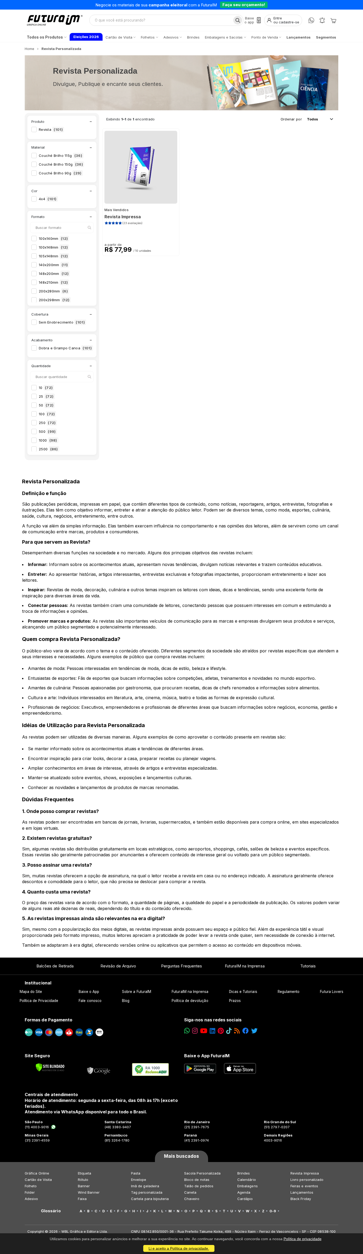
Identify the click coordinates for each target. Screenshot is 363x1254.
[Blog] (237, 1030)
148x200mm (54, 273)
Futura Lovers (331, 991)
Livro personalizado (306, 1179)
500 (47, 431)
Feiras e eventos (304, 1186)
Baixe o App (89, 991)
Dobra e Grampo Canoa (65, 348)
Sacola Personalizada (202, 1173)
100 (47, 414)
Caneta (190, 1192)
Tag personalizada (146, 1192)
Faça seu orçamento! (243, 4)
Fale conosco (90, 1001)
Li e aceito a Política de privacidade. (179, 1248)
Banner (84, 1186)
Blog (125, 1001)
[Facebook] (245, 1030)
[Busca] (237, 20)
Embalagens (247, 1186)
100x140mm (53, 238)
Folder (30, 1192)
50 (46, 405)
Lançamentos (301, 1192)
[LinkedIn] (212, 1030)
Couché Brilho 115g (60, 155)
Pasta (135, 1173)
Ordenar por (291, 119)
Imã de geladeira (145, 1186)
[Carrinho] (333, 20)
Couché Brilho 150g (61, 164)
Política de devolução (190, 1001)
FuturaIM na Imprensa (244, 965)
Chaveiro (192, 1199)
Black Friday (300, 1199)
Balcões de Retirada (55, 965)
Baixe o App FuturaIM (207, 1055)
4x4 (48, 199)
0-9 (272, 1211)
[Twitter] (254, 1030)
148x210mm (53, 282)
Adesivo (31, 1199)
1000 (48, 440)
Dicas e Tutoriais (243, 991)
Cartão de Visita (38, 1179)
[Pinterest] (221, 1030)
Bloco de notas (196, 1179)
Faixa (82, 1199)
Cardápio (245, 1199)
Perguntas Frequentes (181, 965)
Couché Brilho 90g (60, 173)
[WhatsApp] (311, 20)
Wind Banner (89, 1192)
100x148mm (53, 247)
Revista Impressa (304, 1173)
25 (46, 396)
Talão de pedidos (198, 1186)
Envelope (138, 1179)
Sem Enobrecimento (62, 322)
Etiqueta (84, 1173)
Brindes (243, 1173)
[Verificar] (50, 1067)
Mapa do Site (31, 991)
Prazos (235, 1001)
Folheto (31, 1186)
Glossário (51, 1211)
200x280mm (53, 291)
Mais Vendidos (116, 210)
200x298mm (54, 300)
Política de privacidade (303, 1239)
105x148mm (53, 256)
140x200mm (53, 265)
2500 (48, 449)
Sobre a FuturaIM (136, 991)
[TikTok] (229, 1030)
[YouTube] (203, 1030)
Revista (51, 129)
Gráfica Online (37, 1173)
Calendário (246, 1179)
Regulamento (289, 991)
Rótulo (83, 1179)
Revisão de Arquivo (118, 965)
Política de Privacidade (39, 1001)
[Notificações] (322, 20)
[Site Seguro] (99, 1069)
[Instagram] (195, 1030)
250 (47, 423)
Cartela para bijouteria (150, 1199)
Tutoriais (308, 965)
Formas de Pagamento (48, 1019)
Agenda (243, 1192)
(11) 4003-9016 (37, 1127)
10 (46, 387)
